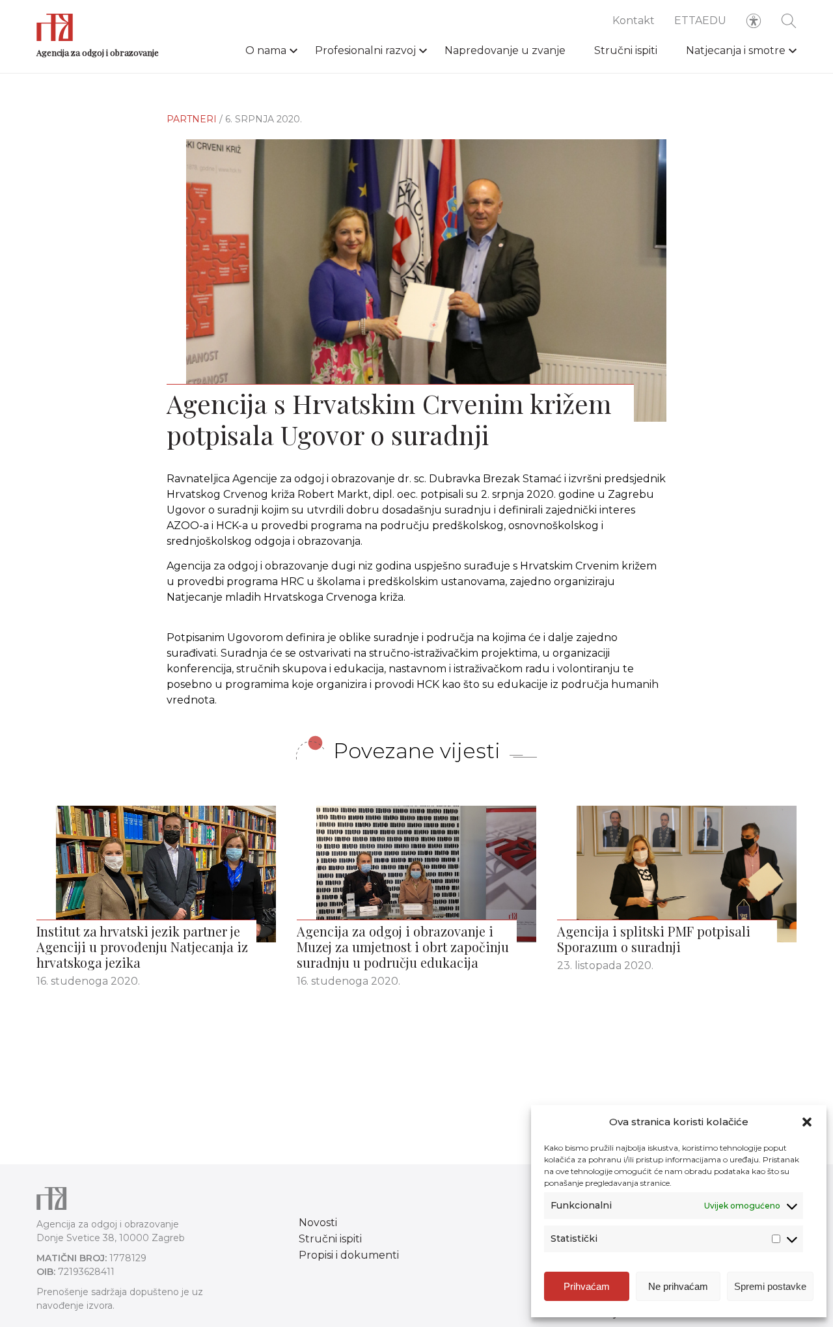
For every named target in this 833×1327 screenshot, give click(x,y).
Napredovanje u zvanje (505, 50)
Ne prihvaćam (678, 1286)
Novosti (318, 1222)
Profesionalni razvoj (365, 50)
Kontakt (633, 20)
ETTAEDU (700, 20)
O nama (265, 50)
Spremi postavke (770, 1286)
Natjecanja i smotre (735, 50)
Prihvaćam (587, 1286)
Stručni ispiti (625, 50)
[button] (806, 1122)
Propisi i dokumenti (349, 1255)
